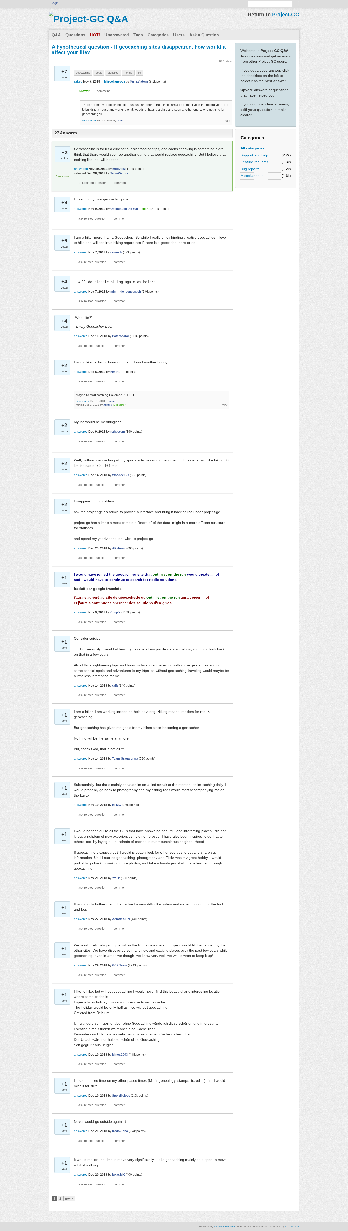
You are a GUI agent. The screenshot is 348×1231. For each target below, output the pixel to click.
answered (81, 169)
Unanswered (116, 35)
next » (69, 1198)
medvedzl (119, 169)
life (139, 72)
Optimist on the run (124, 209)
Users (179, 35)
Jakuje (107, 404)
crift (115, 685)
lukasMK (118, 1175)
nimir (114, 372)
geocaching (83, 72)
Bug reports (249, 169)
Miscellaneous (251, 176)
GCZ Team (119, 965)
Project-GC (285, 14)
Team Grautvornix (125, 758)
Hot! (95, 35)
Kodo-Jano (120, 1131)
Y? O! (116, 878)
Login (55, 3)
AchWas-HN (121, 919)
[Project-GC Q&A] (88, 18)
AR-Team (119, 548)
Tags (138, 35)
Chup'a (115, 612)
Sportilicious (121, 1095)
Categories (158, 35)
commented (89, 120)
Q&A (56, 35)
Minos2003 (120, 1054)
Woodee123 (120, 475)
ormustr (116, 252)
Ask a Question (204, 35)
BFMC (116, 805)
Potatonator (120, 336)
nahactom (117, 431)
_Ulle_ (121, 120)
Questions (75, 35)
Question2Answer (224, 1226)
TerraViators (139, 81)
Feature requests (254, 162)
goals (99, 72)
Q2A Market (292, 1226)
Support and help (254, 155)
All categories (252, 148)
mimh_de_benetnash (125, 291)
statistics (113, 72)
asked (78, 81)
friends (128, 72)
